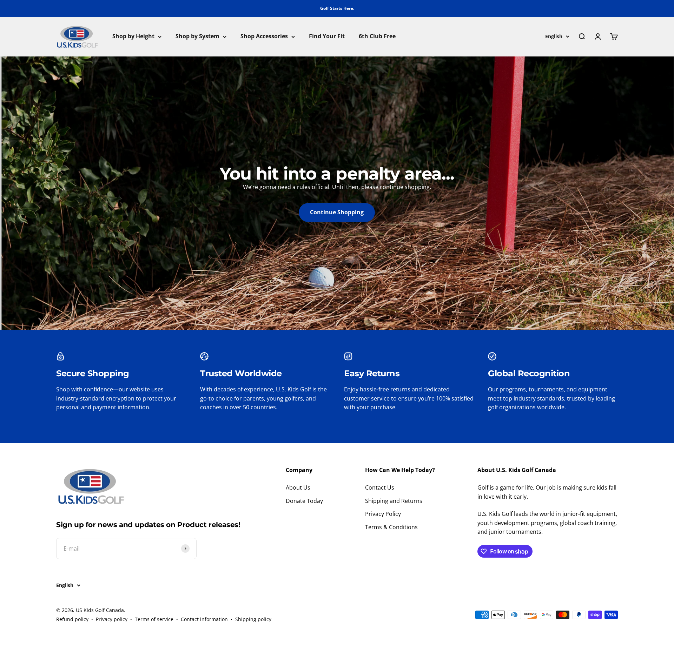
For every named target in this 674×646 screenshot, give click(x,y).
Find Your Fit (327, 36)
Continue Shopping (337, 212)
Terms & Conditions (391, 527)
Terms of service (154, 619)
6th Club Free (377, 36)
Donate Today (304, 501)
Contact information (204, 619)
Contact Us (379, 487)
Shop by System (197, 36)
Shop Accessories (264, 36)
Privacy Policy (383, 514)
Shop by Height (133, 36)
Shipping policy (253, 619)
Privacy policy (111, 619)
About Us (298, 487)
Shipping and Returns (393, 501)
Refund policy (72, 619)
